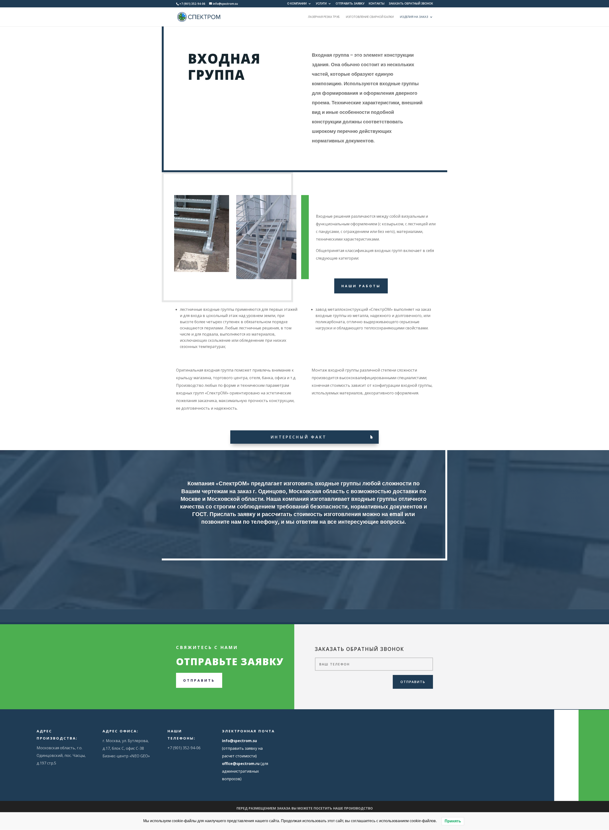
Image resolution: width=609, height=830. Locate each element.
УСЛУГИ (321, 3)
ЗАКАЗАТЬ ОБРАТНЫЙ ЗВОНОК (411, 3)
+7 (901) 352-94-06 (192, 4)
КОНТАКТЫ (376, 3)
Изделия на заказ (414, 17)
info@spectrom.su (239, 740)
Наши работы (361, 286)
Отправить (199, 680)
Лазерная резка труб (324, 17)
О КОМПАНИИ (297, 3)
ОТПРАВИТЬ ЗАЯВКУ (350, 3)
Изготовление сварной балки (370, 17)
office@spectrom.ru (241, 763)
